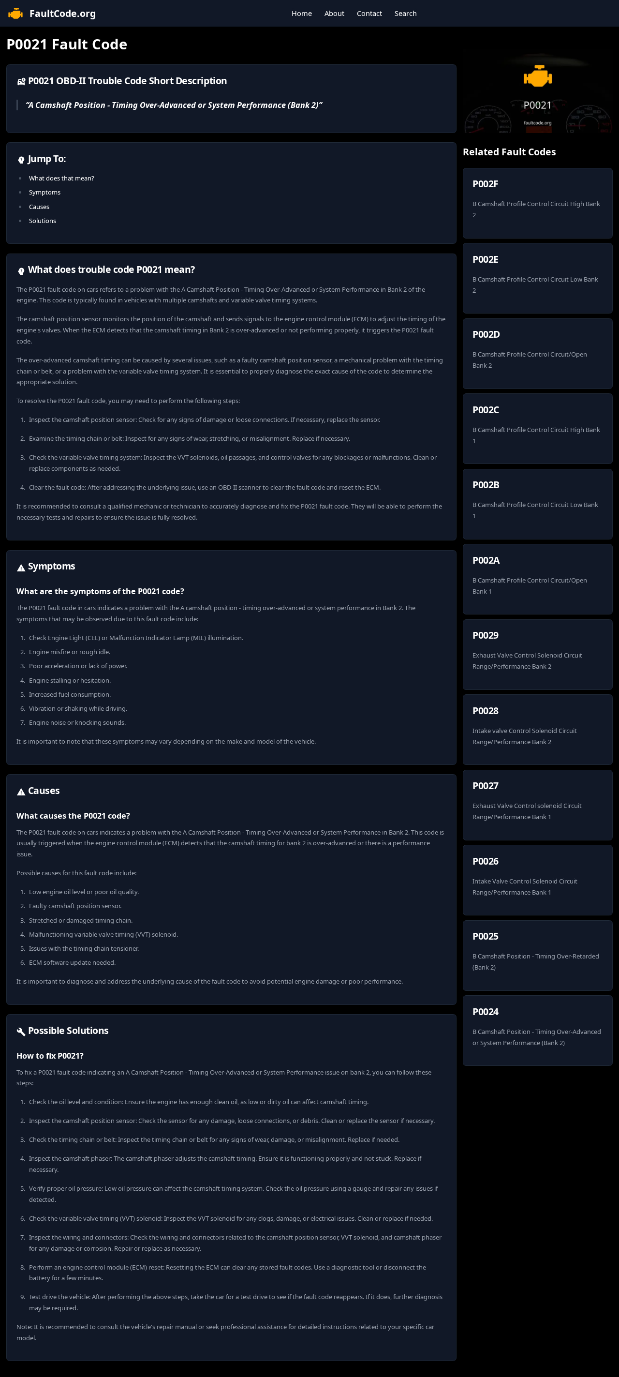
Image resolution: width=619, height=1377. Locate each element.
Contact (369, 13)
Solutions (42, 220)
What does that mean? (61, 178)
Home (302, 13)
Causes (39, 206)
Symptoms (44, 192)
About (334, 13)
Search (406, 13)
